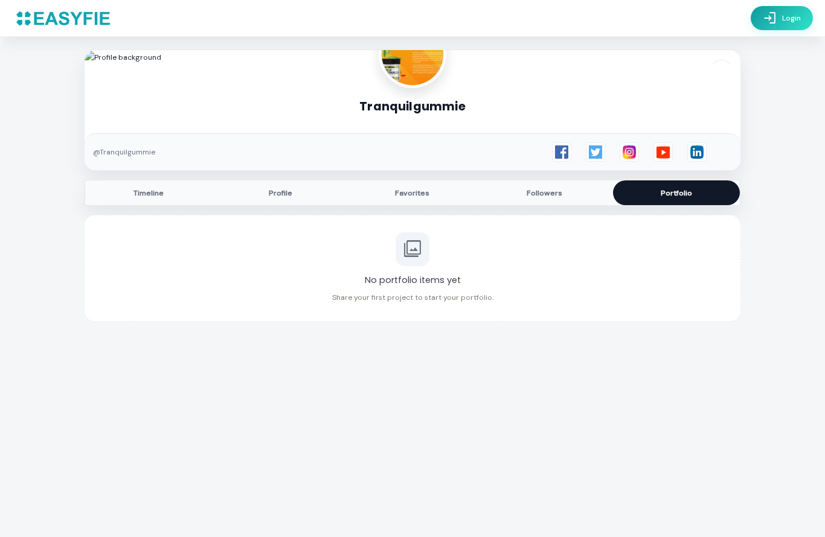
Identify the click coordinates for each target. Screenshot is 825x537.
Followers (544, 193)
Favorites (412, 193)
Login (782, 18)
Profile (280, 193)
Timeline (148, 193)
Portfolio (676, 193)
